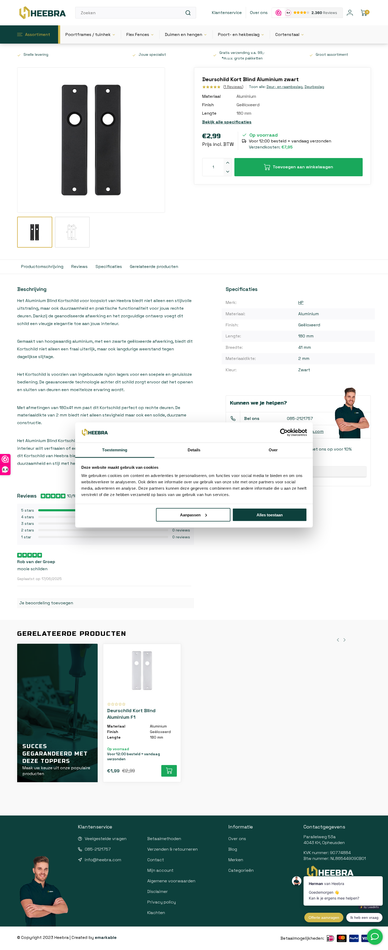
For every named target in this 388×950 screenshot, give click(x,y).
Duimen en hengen (183, 34)
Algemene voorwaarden (171, 881)
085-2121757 (300, 418)
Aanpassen (190, 514)
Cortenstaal (287, 34)
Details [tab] (194, 450)
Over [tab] (273, 450)
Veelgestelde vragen (105, 838)
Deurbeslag (314, 87)
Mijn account (160, 870)
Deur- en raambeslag (285, 87)
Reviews (79, 266)
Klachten (156, 912)
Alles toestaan (270, 514)
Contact (155, 860)
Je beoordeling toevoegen (46, 603)
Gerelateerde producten (154, 266)
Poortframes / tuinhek (88, 34)
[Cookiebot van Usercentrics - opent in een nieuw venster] (284, 433)
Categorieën (241, 870)
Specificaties (109, 266)
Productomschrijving (42, 266)
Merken (235, 860)
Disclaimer (157, 891)
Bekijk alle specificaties (227, 122)
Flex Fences (137, 34)
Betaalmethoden (164, 838)
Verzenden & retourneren (172, 849)
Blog (232, 849)
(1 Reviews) (233, 86)
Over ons (259, 12)
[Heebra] (42, 13)
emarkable (106, 937)
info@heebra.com (103, 860)
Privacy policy (161, 902)
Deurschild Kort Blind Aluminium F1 (131, 713)
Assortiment (37, 34)
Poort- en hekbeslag (238, 34)
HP (301, 302)
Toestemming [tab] (114, 450)
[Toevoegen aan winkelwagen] (169, 771)
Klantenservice (227, 12)
